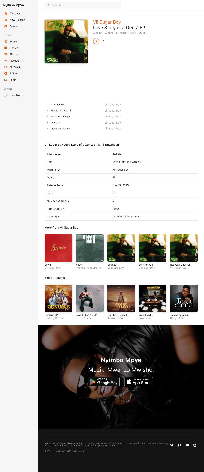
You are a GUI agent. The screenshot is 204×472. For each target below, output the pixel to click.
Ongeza (111, 264)
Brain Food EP (146, 314)
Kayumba (144, 318)
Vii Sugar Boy (107, 22)
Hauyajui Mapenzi (180, 264)
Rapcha (80, 268)
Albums (97, 32)
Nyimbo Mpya (13, 5)
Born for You (146, 264)
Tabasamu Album (179, 314)
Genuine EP (51, 314)
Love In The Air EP (86, 314)
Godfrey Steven (54, 318)
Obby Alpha (177, 318)
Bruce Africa (83, 318)
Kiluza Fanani (115, 318)
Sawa (48, 264)
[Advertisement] (140, 70)
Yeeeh (79, 264)
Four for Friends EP (118, 314)
